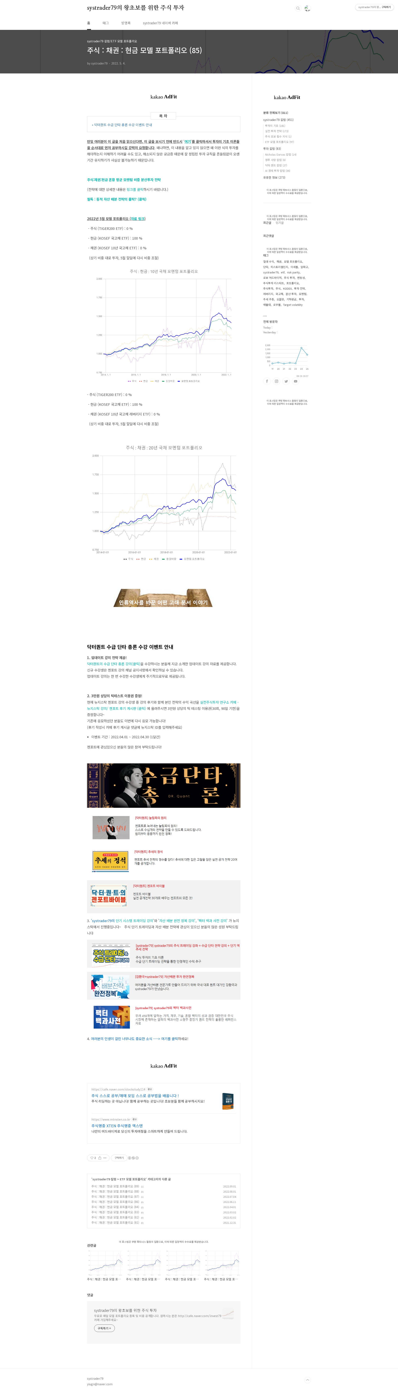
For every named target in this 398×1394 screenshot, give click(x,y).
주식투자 (268, 288)
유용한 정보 (274, 177)
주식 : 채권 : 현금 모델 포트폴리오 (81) (115, 1222)
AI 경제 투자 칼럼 (277, 171)
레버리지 (268, 294)
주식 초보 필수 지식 (278, 136)
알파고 (304, 267)
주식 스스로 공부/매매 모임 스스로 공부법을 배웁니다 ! (135, 1095)
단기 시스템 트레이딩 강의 (122, 920)
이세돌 (294, 267)
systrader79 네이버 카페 (160, 22)
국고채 (279, 294)
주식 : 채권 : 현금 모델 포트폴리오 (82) (115, 1217)
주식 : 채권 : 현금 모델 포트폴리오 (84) (115, 1207)
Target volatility (293, 305)
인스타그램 (276, 381)
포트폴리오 (292, 283)
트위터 (286, 381)
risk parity (293, 272)
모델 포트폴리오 (293, 261)
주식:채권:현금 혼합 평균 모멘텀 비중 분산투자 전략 (124, 179)
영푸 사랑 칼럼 (275, 160)
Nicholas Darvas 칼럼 (280, 154)
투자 (301, 299)
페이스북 (267, 381)
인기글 (280, 223)
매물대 (267, 305)
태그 (106, 22)
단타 (265, 267)
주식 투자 (289, 278)
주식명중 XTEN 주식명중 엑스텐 (117, 1125)
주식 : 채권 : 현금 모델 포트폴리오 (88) (115, 1191)
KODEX (287, 288)
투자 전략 (299, 288)
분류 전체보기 (275, 113)
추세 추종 (268, 299)
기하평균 (291, 299)
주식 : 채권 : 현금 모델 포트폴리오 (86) (115, 1202)
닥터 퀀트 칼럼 (276, 165)
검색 (298, 8)
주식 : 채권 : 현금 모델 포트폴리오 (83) (115, 1212)
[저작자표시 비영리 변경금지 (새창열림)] (133, 1158)
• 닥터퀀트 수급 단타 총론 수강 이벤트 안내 (122, 124)
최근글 (267, 223)
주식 (278, 288)
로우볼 (277, 305)
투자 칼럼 (272, 148)
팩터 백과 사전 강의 (213, 920)
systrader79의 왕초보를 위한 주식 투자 (135, 8)
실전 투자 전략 (277, 131)
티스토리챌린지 (279, 267)
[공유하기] (99, 1158)
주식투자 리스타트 (273, 283)
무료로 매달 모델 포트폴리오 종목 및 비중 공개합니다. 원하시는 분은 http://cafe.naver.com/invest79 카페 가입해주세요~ (157, 1318)
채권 (279, 261)
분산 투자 (291, 294)
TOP (307, 1380)
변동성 (301, 278)
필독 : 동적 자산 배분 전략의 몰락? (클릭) (116, 199)
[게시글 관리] (105, 1158)
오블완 (280, 299)
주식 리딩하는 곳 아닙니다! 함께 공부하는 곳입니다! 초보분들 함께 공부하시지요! (148, 1101)
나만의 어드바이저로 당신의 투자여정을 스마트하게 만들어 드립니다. (139, 1131)
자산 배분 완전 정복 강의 (176, 920)
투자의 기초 (275, 126)
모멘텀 (302, 294)
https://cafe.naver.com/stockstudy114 (118, 1089)
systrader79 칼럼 (104, 1179)
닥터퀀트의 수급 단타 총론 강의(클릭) (113, 663)
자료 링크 (137, 218)
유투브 (295, 381)
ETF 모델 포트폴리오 (133, 1179)
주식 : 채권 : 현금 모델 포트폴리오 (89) (115, 1186)
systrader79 (270, 272)
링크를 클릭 (135, 189)
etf (283, 272)
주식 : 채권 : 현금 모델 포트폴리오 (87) (115, 1196)
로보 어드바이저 (272, 278)
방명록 (126, 22)
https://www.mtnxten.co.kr (110, 1119)
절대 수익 (268, 261)
